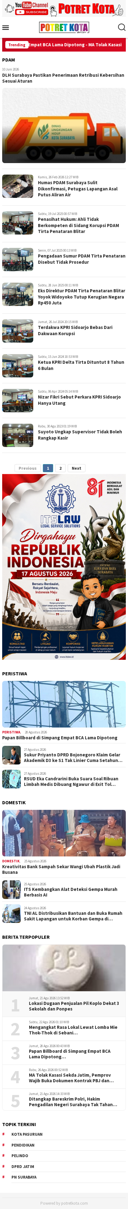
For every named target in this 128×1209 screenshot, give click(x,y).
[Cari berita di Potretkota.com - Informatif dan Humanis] (122, 27)
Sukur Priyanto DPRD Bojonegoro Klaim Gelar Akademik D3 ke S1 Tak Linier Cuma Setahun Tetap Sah (72, 757)
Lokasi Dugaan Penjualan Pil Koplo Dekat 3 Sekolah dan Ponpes (74, 1006)
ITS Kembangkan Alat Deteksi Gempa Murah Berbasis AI (70, 892)
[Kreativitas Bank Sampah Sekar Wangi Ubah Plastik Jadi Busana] (64, 833)
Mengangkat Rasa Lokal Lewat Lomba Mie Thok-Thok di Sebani (73, 1030)
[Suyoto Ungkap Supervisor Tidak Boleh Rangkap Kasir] (17, 435)
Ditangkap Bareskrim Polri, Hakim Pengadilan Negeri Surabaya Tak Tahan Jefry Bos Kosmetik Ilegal (71, 1101)
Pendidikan (22, 1145)
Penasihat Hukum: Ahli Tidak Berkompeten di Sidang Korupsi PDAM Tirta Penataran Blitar (78, 225)
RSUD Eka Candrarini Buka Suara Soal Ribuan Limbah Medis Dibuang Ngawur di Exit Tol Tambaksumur (71, 781)
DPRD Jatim (22, 1166)
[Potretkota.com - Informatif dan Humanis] (63, 27)
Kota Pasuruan (27, 1134)
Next (76, 468)
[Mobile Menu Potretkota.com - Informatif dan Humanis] (8, 27)
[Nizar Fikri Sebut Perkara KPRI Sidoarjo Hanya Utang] (17, 400)
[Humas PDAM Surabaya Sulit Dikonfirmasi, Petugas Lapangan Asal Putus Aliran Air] (17, 186)
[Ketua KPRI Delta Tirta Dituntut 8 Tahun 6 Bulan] (17, 365)
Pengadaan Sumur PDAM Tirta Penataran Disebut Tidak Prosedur (82, 259)
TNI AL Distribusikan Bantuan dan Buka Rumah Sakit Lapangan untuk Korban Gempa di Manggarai (73, 916)
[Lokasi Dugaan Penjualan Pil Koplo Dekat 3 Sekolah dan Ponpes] (64, 968)
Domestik (11, 861)
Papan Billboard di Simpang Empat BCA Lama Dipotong (59, 738)
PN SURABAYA (23, 1177)
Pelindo (19, 1155)
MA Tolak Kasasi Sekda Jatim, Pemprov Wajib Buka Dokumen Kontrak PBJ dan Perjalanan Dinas (70, 1078)
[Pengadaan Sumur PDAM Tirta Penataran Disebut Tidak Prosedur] (17, 259)
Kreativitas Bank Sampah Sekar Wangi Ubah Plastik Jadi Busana (61, 869)
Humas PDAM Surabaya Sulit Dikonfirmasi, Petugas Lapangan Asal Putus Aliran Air (77, 189)
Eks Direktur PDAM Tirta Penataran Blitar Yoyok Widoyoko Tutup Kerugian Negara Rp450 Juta (81, 297)
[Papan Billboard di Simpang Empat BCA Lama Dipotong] (64, 704)
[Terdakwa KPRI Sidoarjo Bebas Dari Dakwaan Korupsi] (17, 331)
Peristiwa (11, 732)
